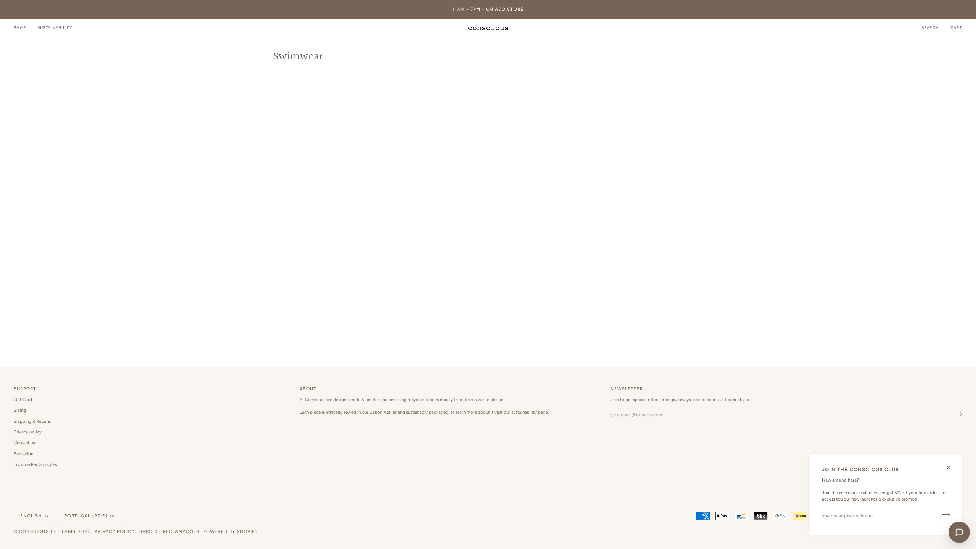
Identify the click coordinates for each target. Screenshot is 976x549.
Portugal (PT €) (86, 515)
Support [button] (25, 389)
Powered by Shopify (230, 531)
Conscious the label (48, 531)
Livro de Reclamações (35, 464)
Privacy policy (28, 432)
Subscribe (23, 453)
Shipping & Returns (32, 421)
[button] (23, 27)
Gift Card (23, 399)
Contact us (24, 442)
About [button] (307, 389)
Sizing (20, 410)
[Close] (951, 467)
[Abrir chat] (959, 532)
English (31, 515)
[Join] (943, 515)
